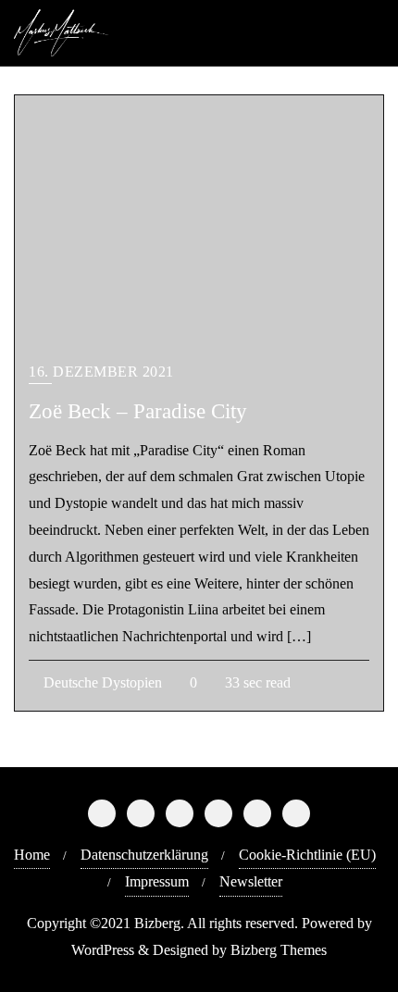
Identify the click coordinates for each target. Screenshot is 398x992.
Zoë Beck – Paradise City (138, 411)
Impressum (157, 881)
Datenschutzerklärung (144, 854)
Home (32, 854)
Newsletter (250, 881)
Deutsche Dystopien (101, 682)
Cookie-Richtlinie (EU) (307, 854)
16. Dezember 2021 (101, 371)
